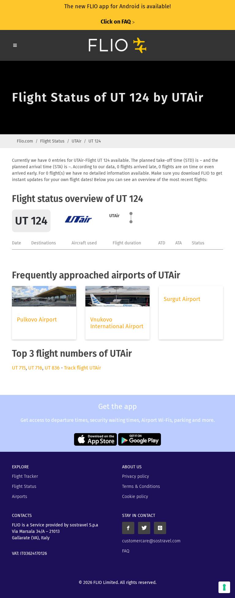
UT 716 (35, 368)
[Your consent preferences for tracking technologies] (224, 587)
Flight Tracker (25, 476)
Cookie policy (135, 496)
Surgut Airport (182, 299)
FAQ (125, 551)
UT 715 (19, 368)
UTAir (76, 141)
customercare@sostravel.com (151, 541)
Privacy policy (135, 476)
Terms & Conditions (141, 486)
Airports (19, 496)
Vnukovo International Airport (117, 323)
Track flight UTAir (82, 368)
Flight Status (52, 141)
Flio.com (25, 141)
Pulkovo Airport (37, 319)
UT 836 (52, 368)
